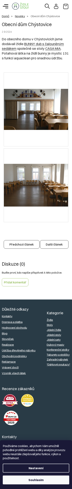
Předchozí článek (21, 244)
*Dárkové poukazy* (58, 364)
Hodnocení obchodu (14, 327)
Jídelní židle (54, 330)
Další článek (54, 244)
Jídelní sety (54, 339)
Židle (50, 320)
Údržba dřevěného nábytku (18, 350)
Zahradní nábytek (57, 359)
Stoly (50, 325)
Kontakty (7, 316)
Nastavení (36, 468)
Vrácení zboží (10, 367)
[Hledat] (47, 6)
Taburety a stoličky (58, 354)
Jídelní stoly (54, 335)
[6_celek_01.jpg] (36, 93)
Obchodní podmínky (14, 356)
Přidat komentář (15, 282)
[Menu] (5, 6)
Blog (4, 333)
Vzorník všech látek (14, 373)
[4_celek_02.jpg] (36, 169)
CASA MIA (53, 48)
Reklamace (9, 361)
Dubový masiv (55, 344)
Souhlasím (36, 480)
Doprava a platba (12, 322)
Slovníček (8, 339)
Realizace (8, 344)
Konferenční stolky (58, 349)
